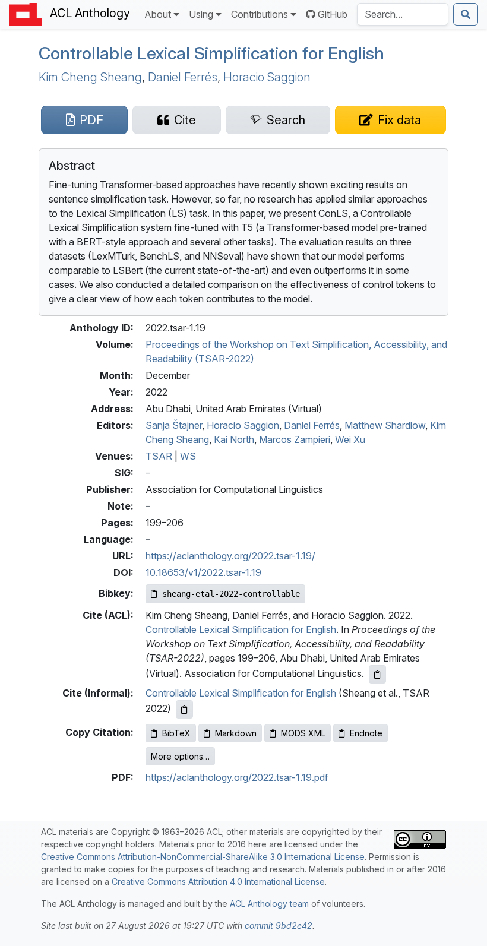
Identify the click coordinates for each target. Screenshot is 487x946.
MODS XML (303, 733)
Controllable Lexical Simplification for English (241, 629)
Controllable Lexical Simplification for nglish (211, 53)
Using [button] (201, 14)
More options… (180, 756)
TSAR (159, 456)
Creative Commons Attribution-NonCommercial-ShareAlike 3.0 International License (203, 857)
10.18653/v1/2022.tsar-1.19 (203, 572)
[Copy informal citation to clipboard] (184, 709)
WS (188, 456)
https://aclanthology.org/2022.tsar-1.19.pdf (237, 777)
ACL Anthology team (269, 903)
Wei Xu (350, 439)
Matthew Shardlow (384, 425)
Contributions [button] (259, 14)
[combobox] (402, 14)
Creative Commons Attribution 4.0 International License (218, 882)
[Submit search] (465, 14)
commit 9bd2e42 (278, 925)
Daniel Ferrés (182, 77)
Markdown (236, 733)
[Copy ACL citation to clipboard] (377, 674)
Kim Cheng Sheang (90, 77)
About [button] (157, 14)
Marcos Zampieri (294, 439)
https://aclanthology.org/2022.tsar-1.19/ (230, 556)
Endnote (366, 733)
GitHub (332, 14)
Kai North (234, 439)
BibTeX (176, 733)
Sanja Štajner (174, 425)
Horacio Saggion (267, 77)
